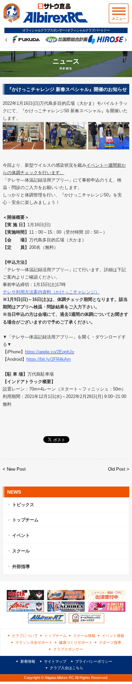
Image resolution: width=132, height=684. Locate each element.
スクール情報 (84, 636)
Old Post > (118, 469)
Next (126, 40)
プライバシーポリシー (93, 661)
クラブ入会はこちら (66, 668)
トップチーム (25, 519)
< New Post (14, 469)
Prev (6, 40)
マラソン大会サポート (33, 642)
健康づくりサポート (75, 642)
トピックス (23, 504)
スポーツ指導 (110, 642)
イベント (21, 535)
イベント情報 (113, 636)
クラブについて (25, 636)
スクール (21, 550)
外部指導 (21, 566)
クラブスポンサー (68, 649)
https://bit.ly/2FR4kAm (48, 359)
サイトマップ (55, 661)
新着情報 (27, 661)
